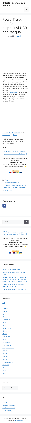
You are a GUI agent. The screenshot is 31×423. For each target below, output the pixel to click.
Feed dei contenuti (8, 405)
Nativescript (6, 337)
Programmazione (8, 348)
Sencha (4, 359)
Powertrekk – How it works (11, 133)
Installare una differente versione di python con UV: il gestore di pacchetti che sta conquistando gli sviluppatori (14, 279)
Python (4, 353)
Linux (4, 325)
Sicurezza (5, 365)
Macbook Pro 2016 (8, 328)
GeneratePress (18, 420)
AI (3, 306)
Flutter (4, 317)
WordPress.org (7, 411)
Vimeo (15, 135)
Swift (4, 370)
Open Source (6, 345)
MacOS (4, 331)
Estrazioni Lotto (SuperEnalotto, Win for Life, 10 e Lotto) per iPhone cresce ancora (14, 187)
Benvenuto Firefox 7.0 (12, 182)
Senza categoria (7, 362)
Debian (4, 311)
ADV (3, 303)
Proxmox (5, 351)
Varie (6, 180)
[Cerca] (26, 222)
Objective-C (6, 342)
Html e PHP (6, 320)
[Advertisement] (15, 55)
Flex (3, 314)
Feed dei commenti (8, 408)
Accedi (4, 402)
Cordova (5, 308)
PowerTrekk (14, 92)
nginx (4, 339)
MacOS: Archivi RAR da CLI (11, 269)
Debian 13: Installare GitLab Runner (14, 289)
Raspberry (5, 356)
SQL (3, 367)
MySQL (4, 334)
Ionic (4, 322)
